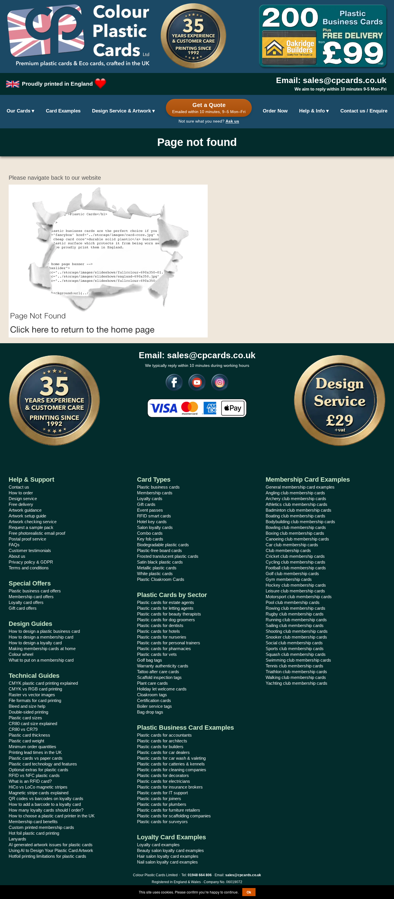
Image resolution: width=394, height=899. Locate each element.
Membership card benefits (33, 821)
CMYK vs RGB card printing (35, 688)
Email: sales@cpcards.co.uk (331, 80)
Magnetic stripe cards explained (38, 792)
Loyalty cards (149, 498)
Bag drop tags (150, 712)
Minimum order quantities (32, 746)
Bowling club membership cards (296, 527)
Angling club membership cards (295, 492)
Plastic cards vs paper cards (36, 758)
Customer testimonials (30, 550)
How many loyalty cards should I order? (46, 810)
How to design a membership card (41, 637)
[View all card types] (20, 111)
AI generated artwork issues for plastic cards (51, 844)
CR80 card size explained (33, 723)
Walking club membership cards (296, 677)
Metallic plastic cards (157, 567)
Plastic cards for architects (162, 740)
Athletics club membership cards (296, 504)
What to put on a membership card (41, 660)
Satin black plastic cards (160, 562)
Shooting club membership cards (297, 631)
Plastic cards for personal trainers (168, 642)
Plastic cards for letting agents (165, 608)
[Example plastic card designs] (63, 111)
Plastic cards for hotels (158, 631)
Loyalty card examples (158, 844)
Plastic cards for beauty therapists (169, 613)
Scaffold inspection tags (159, 677)
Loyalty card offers (26, 602)
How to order (21, 492)
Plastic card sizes (25, 717)
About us (17, 556)
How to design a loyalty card (35, 642)
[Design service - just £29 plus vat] (339, 400)
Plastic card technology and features (43, 763)
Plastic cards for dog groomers (166, 619)
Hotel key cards (152, 521)
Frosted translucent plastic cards (167, 556)
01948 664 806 (200, 875)
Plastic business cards (158, 487)
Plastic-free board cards (159, 550)
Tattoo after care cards (158, 671)
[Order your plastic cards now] (275, 111)
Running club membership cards (296, 619)
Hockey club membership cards (296, 585)
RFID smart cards (154, 515)
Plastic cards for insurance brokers (170, 786)
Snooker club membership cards (296, 637)
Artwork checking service (33, 521)
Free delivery (21, 504)
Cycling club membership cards (295, 562)
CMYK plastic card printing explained (43, 683)
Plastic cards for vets (157, 654)
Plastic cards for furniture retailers (168, 810)
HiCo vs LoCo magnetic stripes (38, 786)
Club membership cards (288, 550)
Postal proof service (27, 538)
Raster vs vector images (32, 694)
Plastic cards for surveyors (162, 821)
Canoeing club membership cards (297, 538)
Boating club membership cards (295, 515)
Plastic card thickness (29, 735)
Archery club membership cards (296, 498)
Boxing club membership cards (295, 533)
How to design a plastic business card (44, 631)
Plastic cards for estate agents (165, 602)
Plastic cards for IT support (162, 792)
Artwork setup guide (27, 515)
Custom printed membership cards (41, 827)
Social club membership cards (294, 642)
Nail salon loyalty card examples (167, 861)
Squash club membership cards (296, 654)
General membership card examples (300, 487)
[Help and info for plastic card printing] (314, 111)
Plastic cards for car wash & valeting (171, 758)
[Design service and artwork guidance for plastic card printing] (123, 111)
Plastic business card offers (35, 590)
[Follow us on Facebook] (174, 383)
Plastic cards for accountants (164, 735)
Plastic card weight (26, 740)
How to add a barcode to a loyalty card (45, 804)
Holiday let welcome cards (162, 688)
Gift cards (146, 504)
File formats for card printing (35, 700)
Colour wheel (21, 654)
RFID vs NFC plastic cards (34, 775)
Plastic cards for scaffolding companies (174, 815)
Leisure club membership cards (295, 590)
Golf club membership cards (292, 573)
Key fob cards (150, 538)
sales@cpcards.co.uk (243, 875)
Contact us (19, 487)
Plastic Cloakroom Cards (160, 579)
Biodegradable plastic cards (163, 544)
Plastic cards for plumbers (161, 804)
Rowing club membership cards (295, 608)
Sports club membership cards (295, 648)
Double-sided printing (28, 712)
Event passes (150, 510)
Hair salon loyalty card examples (167, 856)
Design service (23, 498)
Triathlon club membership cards (296, 671)
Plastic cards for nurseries (161, 637)
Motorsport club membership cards (299, 596)
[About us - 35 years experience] (193, 36)
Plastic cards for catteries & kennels (171, 763)
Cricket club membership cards (295, 556)
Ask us (232, 121)
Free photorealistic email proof (37, 533)
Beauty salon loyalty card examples (170, 850)
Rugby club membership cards (295, 613)
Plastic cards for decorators (163, 775)
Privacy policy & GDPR (31, 562)
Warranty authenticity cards (162, 665)
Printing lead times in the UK (35, 752)
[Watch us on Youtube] (195, 383)
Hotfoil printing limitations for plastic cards (47, 856)
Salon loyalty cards (155, 527)
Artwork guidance (25, 510)
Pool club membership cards (293, 602)
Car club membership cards (292, 544)
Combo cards (150, 533)
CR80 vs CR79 (23, 729)
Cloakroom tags (152, 694)
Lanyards (17, 838)
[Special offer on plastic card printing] (322, 36)
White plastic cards (155, 573)
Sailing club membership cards (295, 625)
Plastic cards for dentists (160, 625)
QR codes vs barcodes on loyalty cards (46, 798)
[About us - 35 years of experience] (54, 400)
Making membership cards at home (42, 648)
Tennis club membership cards (294, 665)
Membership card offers (31, 596)
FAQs (14, 544)
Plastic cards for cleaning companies (171, 769)
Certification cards (154, 700)
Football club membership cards (296, 567)
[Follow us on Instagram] (217, 383)
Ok (249, 892)
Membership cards (154, 492)
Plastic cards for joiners (159, 798)
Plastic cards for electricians (163, 781)
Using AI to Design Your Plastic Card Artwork (51, 850)
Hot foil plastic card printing (34, 833)
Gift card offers (23, 608)
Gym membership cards (289, 579)
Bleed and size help (27, 706)
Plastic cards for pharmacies (164, 648)
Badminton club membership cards (298, 510)
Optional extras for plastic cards (38, 769)
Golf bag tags (149, 660)
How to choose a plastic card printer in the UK (52, 815)
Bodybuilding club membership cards (300, 521)
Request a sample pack (31, 527)
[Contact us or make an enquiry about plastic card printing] (363, 111)
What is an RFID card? (30, 781)
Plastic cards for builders (160, 746)
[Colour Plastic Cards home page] (78, 36)
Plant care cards (152, 683)
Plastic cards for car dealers (163, 752)
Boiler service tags (154, 706)
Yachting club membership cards (296, 683)
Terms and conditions (29, 567)
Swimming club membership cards (298, 660)
